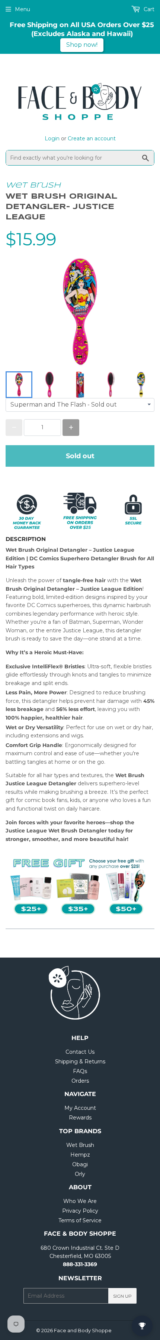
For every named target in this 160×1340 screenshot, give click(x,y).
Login (52, 138)
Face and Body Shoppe (83, 1330)
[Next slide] (144, 384)
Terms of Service (80, 1220)
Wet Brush (33, 185)
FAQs (80, 1071)
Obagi (80, 1164)
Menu (22, 9)
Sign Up (122, 1296)
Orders (80, 1080)
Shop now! (81, 44)
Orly (80, 1174)
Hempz (80, 1154)
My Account (80, 1108)
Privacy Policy (80, 1210)
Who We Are (80, 1201)
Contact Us (80, 1052)
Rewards (80, 1117)
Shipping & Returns (80, 1061)
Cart (148, 9)
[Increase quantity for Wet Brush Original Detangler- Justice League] (71, 427)
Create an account (92, 138)
